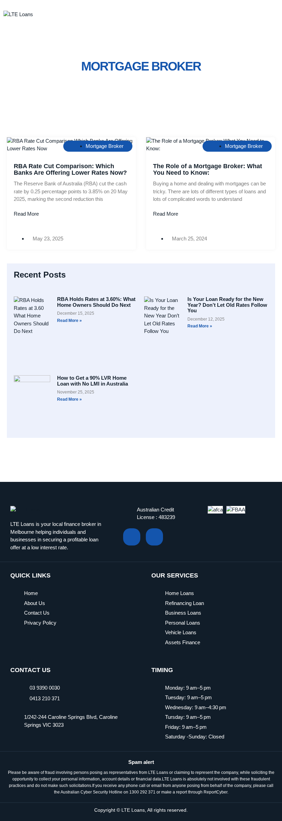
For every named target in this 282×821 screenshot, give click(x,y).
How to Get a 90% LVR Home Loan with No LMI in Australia (92, 381)
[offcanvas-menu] (270, 12)
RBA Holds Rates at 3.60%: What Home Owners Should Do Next (96, 302)
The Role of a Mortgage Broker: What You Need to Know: (207, 169)
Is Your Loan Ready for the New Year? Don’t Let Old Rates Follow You (227, 304)
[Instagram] (154, 536)
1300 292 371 (142, 792)
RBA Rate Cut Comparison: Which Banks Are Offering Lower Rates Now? (70, 169)
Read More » (69, 320)
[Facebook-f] (131, 536)
